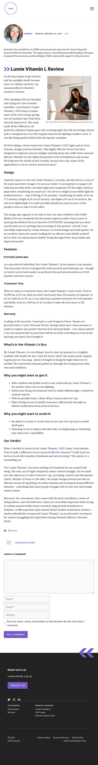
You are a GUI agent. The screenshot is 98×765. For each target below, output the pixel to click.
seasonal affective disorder (55, 452)
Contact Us (17, 685)
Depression (13, 709)
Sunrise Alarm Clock (45, 715)
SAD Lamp (40, 712)
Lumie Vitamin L (43, 709)
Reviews (12, 530)
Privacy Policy (44, 737)
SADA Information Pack (75, 740)
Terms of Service (61, 737)
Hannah (28, 34)
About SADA (77, 737)
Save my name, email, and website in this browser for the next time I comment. (45, 623)
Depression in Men (25, 542)
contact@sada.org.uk (20, 676)
